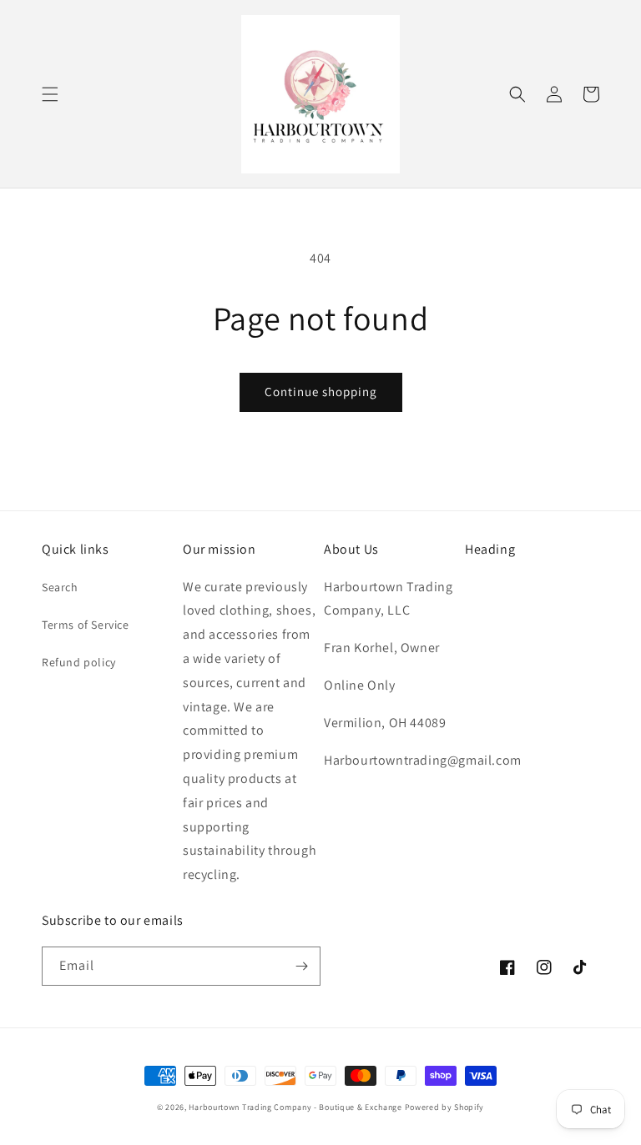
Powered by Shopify (445, 1107)
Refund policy (79, 662)
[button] (50, 94)
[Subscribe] (301, 966)
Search (60, 587)
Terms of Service (85, 624)
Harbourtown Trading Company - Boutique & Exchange (295, 1107)
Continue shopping (321, 391)
